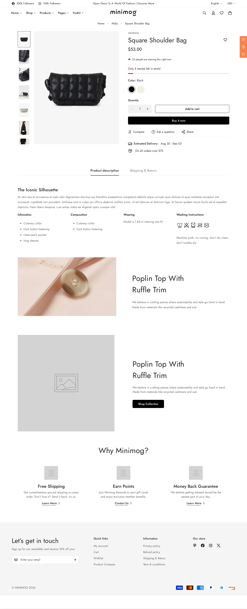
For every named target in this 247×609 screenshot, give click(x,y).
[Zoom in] (111, 39)
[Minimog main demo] (123, 13)
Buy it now (178, 121)
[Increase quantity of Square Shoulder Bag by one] (147, 109)
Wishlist (98, 558)
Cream (140, 89)
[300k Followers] (203, 545)
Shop (29, 13)
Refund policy (151, 552)
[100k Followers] (210, 545)
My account (101, 546)
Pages (62, 13)
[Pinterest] (195, 545)
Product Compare (104, 564)
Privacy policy (151, 546)
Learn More (49, 503)
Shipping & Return (154, 558)
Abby (115, 23)
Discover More (145, 3)
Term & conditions (154, 564)
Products (45, 13)
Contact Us (122, 503)
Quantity (133, 100)
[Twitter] (218, 545)
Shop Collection (148, 404)
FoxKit (76, 13)
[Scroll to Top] (240, 589)
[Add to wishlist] (225, 40)
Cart (96, 552)
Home (15, 13)
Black (131, 89)
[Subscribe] (75, 560)
